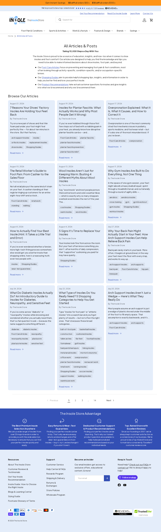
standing (15, 205)
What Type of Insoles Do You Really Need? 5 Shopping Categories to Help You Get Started (77, 298)
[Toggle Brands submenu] (125, 30)
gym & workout (140, 202)
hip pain (145, 269)
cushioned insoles (84, 334)
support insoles (67, 376)
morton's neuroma (88, 353)
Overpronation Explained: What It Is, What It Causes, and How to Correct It (129, 111)
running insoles (80, 367)
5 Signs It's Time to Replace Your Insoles (79, 232)
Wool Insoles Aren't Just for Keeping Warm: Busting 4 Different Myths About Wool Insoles (77, 176)
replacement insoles (38, 142)
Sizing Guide (14, 496)
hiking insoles (88, 348)
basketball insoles (87, 329)
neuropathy (36, 334)
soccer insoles (85, 371)
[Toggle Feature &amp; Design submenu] (112, 30)
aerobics (113, 197)
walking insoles (84, 376)
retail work (36, 201)
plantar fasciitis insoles (70, 142)
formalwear (66, 343)
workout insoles (117, 211)
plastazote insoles (19, 343)
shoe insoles (17, 147)
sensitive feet (37, 343)
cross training (115, 202)
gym (127, 202)
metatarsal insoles (68, 353)
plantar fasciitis (87, 138)
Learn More (135, 13)
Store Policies (53, 490)
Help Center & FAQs (56, 469)
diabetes (15, 329)
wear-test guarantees (21, 269)
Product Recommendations (55, 84)
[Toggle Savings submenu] (138, 30)
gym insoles (115, 207)
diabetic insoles (30, 329)
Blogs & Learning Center (20, 491)
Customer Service (55, 464)
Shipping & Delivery (55, 478)
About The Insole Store (19, 464)
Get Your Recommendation (92, 13)
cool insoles (66, 207)
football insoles (93, 338)
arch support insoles (20, 138)
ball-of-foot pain (68, 329)
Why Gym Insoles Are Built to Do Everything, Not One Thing (128, 172)
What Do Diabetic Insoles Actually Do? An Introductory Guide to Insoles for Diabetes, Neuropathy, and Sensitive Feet (31, 298)
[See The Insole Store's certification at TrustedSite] (143, 513)
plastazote (37, 338)
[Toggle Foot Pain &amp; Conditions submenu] (44, 30)
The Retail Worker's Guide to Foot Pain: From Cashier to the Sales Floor (29, 174)
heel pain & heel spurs (70, 348)
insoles (36, 138)
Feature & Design (102, 30)
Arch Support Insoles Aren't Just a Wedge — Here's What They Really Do (129, 296)
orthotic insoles (18, 142)
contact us (123, 467)
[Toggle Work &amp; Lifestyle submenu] (89, 30)
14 (95, 400)
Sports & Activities (57, 30)
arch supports (137, 264)
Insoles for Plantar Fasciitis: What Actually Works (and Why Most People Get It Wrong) (80, 111)
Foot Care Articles (50, 67)
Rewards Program (55, 473)
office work (66, 357)
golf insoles (80, 343)
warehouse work (68, 381)
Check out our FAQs (139, 464)
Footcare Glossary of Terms (21, 501)
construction (66, 334)
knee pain (114, 274)
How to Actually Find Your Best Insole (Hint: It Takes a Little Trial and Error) (30, 234)
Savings (133, 30)
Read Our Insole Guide (117, 13)
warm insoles (66, 212)
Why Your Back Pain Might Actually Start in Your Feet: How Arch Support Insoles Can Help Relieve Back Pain (128, 236)
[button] (151, 20)
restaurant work (91, 362)
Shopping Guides (50, 77)
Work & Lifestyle (80, 30)
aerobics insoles (128, 197)
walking (26, 205)
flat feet (79, 338)
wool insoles (81, 212)
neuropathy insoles (20, 338)
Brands (120, 30)
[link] (52, 400)
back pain (114, 269)
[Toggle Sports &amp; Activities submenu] (67, 30)
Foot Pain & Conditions (32, 30)
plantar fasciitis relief (70, 152)
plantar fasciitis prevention (72, 147)
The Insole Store (20, 521)
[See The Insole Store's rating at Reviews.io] (123, 513)
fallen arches (66, 338)
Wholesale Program (55, 494)
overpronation (135, 141)
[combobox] (93, 20)
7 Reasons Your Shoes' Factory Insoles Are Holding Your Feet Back (29, 111)
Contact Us (148, 13)
